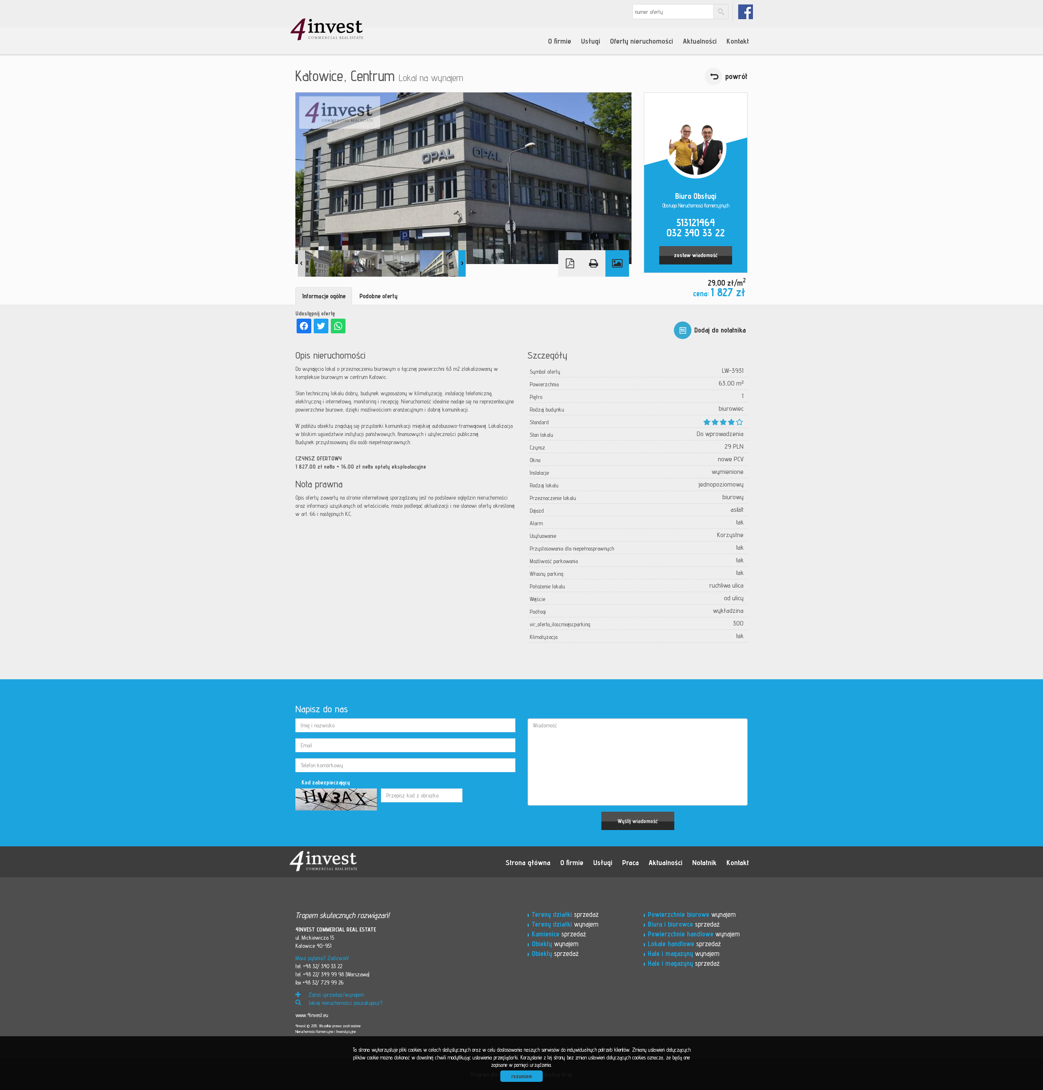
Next (462, 263)
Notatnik (704, 862)
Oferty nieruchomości (641, 40)
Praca (630, 862)
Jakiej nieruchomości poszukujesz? (344, 1003)
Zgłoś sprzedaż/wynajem (335, 994)
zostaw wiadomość (695, 255)
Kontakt (737, 40)
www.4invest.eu (311, 1015)
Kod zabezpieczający (325, 782)
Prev (301, 263)
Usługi (590, 40)
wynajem (565, 924)
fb (745, 11)
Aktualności (700, 40)
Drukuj (593, 263)
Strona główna (528, 862)
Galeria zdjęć (617, 263)
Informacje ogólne (323, 296)
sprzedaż (565, 914)
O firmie (559, 40)
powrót (736, 76)
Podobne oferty (378, 296)
